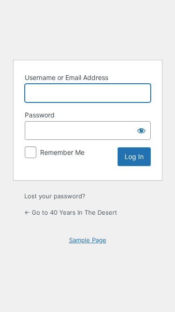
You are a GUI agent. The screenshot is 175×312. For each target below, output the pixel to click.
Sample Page (87, 240)
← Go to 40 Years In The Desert (70, 212)
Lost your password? (54, 196)
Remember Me (62, 152)
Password (40, 115)
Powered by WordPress (87, 28)
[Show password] (141, 130)
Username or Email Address (66, 77)
